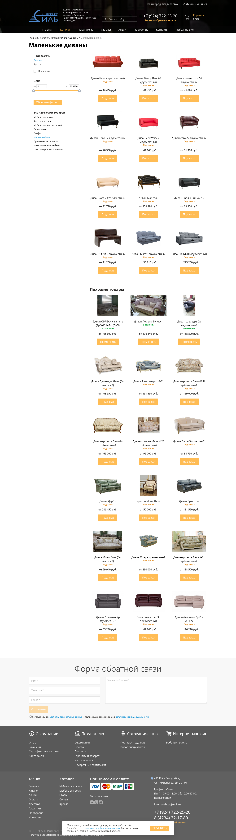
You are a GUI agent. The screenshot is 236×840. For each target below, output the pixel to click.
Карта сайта (36, 756)
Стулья (63, 799)
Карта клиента (84, 760)
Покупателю (85, 29)
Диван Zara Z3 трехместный (107, 198)
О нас (32, 742)
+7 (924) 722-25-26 (160, 15)
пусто (199, 16)
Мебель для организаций (48, 125)
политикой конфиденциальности (132, 716)
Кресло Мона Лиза (148, 501)
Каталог (65, 29)
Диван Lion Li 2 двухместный (108, 138)
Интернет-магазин (190, 733)
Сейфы (37, 133)
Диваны (38, 60)
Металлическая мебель (47, 145)
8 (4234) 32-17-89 (171, 818)
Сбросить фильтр (47, 102)
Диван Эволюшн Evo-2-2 (189, 198)
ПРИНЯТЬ (160, 828)
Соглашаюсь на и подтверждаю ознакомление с (90, 716)
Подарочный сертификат (90, 765)
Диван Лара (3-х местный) (189, 441)
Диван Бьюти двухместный (148, 254)
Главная (47, 29)
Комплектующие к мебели (48, 149)
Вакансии (35, 747)
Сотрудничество (142, 733)
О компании (47, 733)
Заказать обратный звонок (160, 20)
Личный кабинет (196, 4)
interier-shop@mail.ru (167, 804)
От (35, 86)
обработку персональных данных (65, 716)
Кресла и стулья (42, 121)
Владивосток (170, 4)
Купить (107, 98)
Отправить (38, 709)
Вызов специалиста (132, 747)
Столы (63, 795)
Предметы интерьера (46, 141)
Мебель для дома (43, 117)
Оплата (79, 747)
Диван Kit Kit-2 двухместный (107, 254)
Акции (122, 29)
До (67, 86)
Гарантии (35, 808)
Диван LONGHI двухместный (189, 254)
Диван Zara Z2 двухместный (189, 138)
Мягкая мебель (42, 137)
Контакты (162, 29)
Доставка (80, 751)
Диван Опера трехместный (148, 557)
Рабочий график (176, 742)
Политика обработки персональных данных (53, 834)
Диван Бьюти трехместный (108, 78)
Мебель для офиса (70, 786)
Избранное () (185, 29)
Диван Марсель (148, 198)
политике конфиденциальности (102, 828)
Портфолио (141, 29)
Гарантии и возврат (87, 756)
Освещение (40, 129)
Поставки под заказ (132, 742)
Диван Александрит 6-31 (148, 381)
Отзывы (106, 29)
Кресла (37, 64)
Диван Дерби (108, 501)
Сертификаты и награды (44, 751)
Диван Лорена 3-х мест (148, 321)
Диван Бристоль (189, 501)
